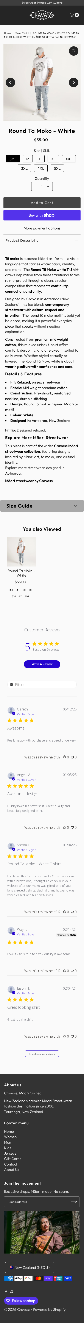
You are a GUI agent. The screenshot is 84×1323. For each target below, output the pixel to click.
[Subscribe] (74, 1201)
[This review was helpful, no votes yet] (64, 757)
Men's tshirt (22, 33)
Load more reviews (42, 1054)
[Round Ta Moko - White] (21, 551)
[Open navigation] (6, 15)
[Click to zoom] (73, 51)
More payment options (42, 228)
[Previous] (10, 82)
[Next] (73, 82)
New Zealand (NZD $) (32, 1267)
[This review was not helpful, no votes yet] (72, 757)
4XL (40, 168)
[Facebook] (6, 1291)
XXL (68, 159)
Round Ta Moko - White (21, 572)
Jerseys (10, 1153)
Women (10, 1136)
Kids (7, 1147)
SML (12, 159)
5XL (57, 168)
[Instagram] (11, 1291)
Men (7, 1142)
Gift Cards (12, 1158)
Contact (10, 1164)
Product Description (23, 240)
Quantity (42, 178)
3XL (24, 168)
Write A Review (42, 664)
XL (53, 159)
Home (7, 33)
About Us (11, 1169)
